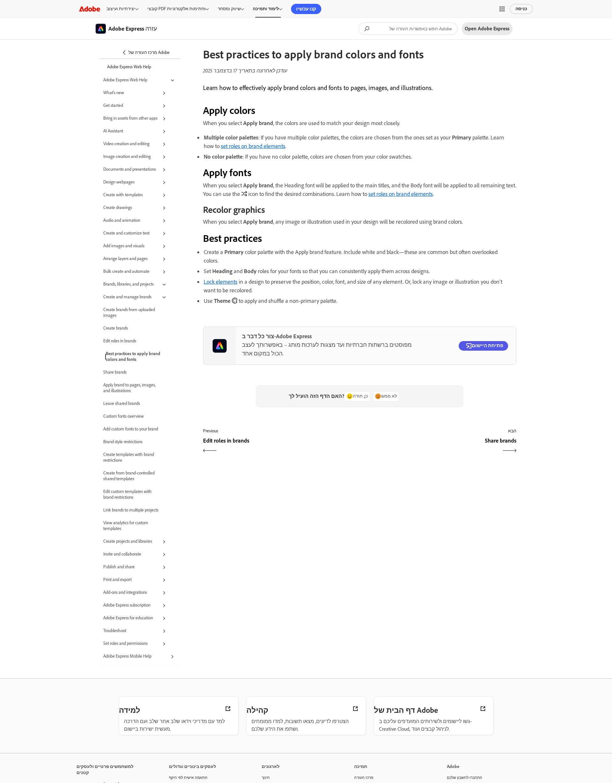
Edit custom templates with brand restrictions (127, 494)
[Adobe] (89, 9)
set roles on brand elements (253, 146)
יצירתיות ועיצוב (120, 8)
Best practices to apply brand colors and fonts (133, 356)
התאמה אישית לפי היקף (188, 777)
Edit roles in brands (119, 341)
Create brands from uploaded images (129, 312)
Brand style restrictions (122, 441)
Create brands (115, 328)
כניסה (521, 8)
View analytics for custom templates (125, 525)
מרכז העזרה (363, 777)
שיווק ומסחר (229, 8)
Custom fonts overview (123, 416)
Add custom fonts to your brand (130, 429)
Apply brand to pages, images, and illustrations (129, 387)
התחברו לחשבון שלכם (464, 777)
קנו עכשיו (306, 9)
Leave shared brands (121, 403)
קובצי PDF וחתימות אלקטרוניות (176, 8)
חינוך (266, 777)
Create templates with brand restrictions (128, 457)
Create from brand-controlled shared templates (129, 475)
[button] (502, 9)
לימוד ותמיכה (266, 8)
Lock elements (220, 281)
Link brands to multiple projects (130, 510)
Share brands (115, 372)
